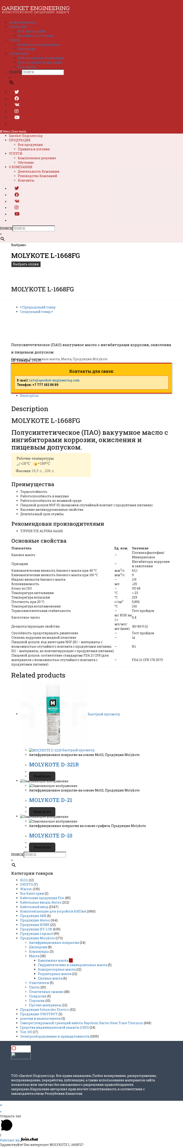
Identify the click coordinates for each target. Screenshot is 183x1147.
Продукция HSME (35, 925)
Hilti (24, 880)
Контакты (26, 180)
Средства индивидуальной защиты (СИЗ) (54, 1027)
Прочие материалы (45, 1005)
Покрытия (37, 996)
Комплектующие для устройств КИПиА (53, 911)
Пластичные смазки (46, 992)
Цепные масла (50, 978)
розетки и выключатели (40, 1018)
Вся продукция (30, 144)
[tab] (96, 395)
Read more (42, 776)
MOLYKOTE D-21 (50, 800)
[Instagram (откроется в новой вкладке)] (16, 111)
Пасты (34, 987)
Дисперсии (38, 947)
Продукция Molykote (90, 359)
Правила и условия (34, 149)
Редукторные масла (54, 974)
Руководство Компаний (37, 176)
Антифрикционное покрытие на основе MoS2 (66, 755)
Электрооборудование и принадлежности (54, 1036)
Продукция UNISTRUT (39, 1014)
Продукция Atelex (35, 920)
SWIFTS (26, 884)
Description (29, 395)
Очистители (39, 983)
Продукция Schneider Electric (44, 1009)
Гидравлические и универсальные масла (72, 965)
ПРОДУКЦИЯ (20, 140)
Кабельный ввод (34, 907)
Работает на (10, 1140)
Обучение (26, 162)
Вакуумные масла (44, 359)
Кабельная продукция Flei (42, 898)
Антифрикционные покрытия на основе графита (69, 826)
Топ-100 (26, 1032)
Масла (66, 359)
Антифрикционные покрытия (54, 942)
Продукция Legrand (36, 933)
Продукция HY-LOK (36, 929)
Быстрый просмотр (103, 714)
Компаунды (39, 951)
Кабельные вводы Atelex (41, 902)
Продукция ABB (33, 916)
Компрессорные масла (57, 969)
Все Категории (32, 893)
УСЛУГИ (15, 153)
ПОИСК (15, 72)
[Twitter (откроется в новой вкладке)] (16, 92)
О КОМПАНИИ (20, 167)
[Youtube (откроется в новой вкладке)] (17, 117)
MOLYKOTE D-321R (54, 764)
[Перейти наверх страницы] (1, 1105)
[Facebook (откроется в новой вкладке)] (16, 98)
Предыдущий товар (39, 307)
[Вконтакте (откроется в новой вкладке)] (17, 104)
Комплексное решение (37, 158)
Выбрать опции (26, 264)
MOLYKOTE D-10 (50, 835)
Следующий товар (35, 312)
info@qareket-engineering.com (54, 380)
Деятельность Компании (38, 171)
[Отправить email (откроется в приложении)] (14, 124)
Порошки (37, 1000)
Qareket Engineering (25, 136)
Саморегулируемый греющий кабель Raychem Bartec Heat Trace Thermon (81, 1023)
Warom (26, 889)
